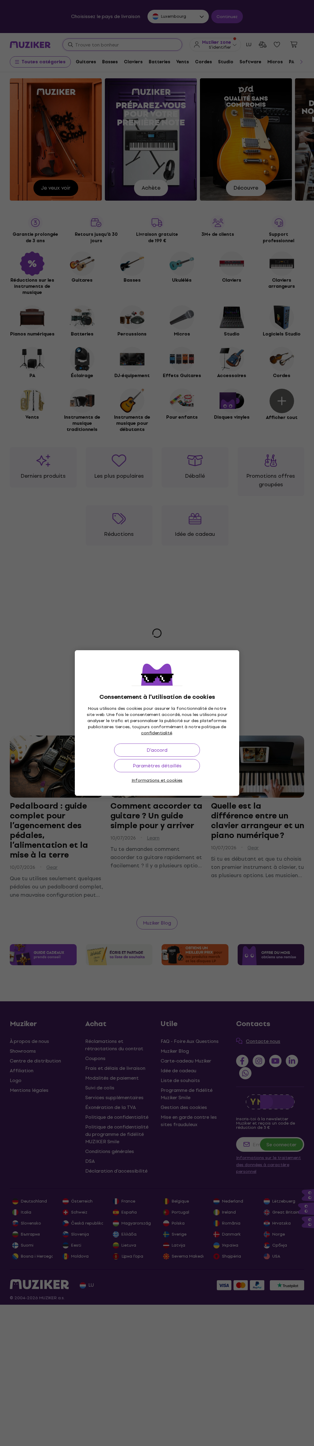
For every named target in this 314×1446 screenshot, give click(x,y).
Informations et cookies (157, 780)
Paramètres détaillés (157, 765)
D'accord (157, 750)
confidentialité (156, 732)
